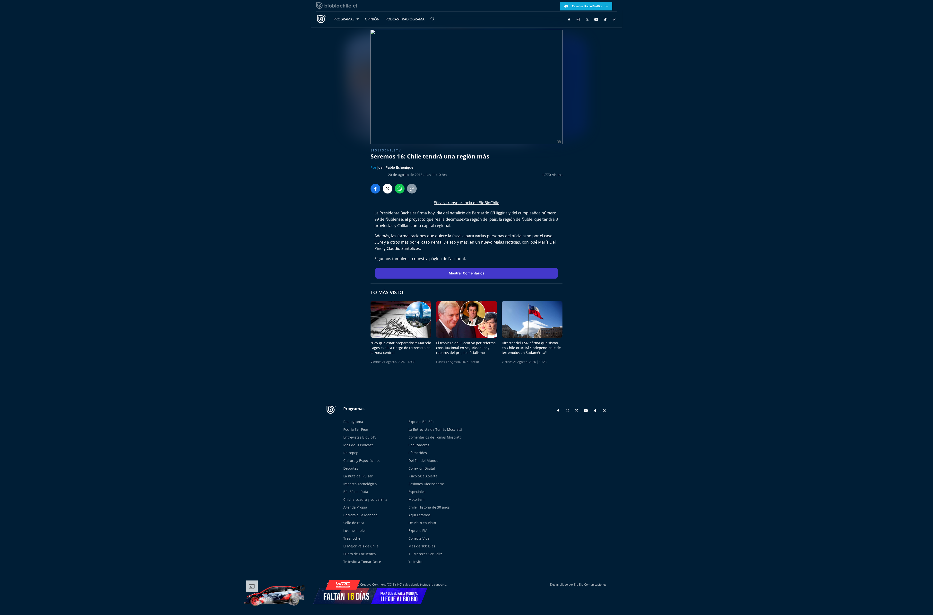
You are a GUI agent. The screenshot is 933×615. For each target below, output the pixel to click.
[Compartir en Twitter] (387, 188)
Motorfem (416, 499)
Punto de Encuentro (359, 554)
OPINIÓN (372, 19)
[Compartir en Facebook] (375, 188)
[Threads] (614, 19)
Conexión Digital (421, 468)
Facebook (457, 258)
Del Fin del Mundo (423, 460)
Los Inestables (354, 530)
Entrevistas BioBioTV (359, 437)
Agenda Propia (355, 507)
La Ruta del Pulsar (358, 476)
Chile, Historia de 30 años (429, 507)
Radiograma (353, 421)
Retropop (350, 452)
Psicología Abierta (422, 476)
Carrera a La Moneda (360, 515)
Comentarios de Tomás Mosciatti (435, 437)
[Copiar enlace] (412, 188)
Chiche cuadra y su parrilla (365, 499)
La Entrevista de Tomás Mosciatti (435, 429)
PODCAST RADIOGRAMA (405, 19)
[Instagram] (578, 19)
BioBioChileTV (386, 150)
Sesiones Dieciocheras (426, 484)
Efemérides (417, 452)
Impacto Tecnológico (360, 484)
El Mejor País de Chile (361, 546)
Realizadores (418, 445)
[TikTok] (605, 19)
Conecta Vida (419, 538)
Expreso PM (417, 530)
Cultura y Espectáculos (361, 460)
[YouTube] (596, 19)
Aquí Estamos (419, 515)
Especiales (416, 491)
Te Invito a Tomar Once (362, 561)
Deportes (350, 468)
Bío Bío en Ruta (355, 491)
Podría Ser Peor (355, 429)
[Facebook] (569, 19)
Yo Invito (415, 561)
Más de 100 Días (421, 546)
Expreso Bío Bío (420, 421)
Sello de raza (353, 522)
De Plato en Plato (422, 522)
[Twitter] (587, 19)
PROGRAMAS (344, 19)
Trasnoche (351, 538)
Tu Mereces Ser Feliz (425, 554)
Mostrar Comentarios (466, 273)
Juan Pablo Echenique (395, 167)
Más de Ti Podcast (358, 445)
